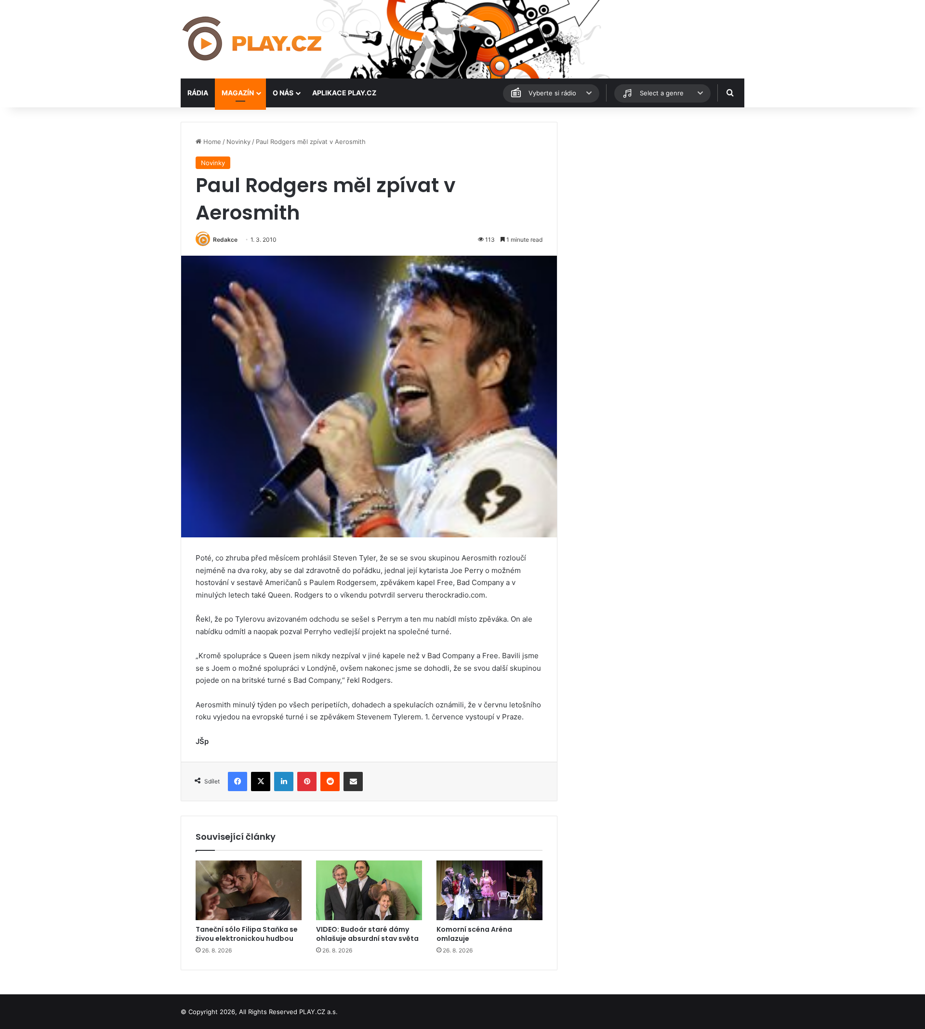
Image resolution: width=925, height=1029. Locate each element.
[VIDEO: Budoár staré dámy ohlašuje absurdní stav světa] (369, 890)
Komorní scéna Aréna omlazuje (474, 934)
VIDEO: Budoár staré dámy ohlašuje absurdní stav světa (367, 934)
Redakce (225, 239)
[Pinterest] (307, 781)
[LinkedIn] (283, 781)
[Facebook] (237, 781)
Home (211, 141)
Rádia (197, 93)
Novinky (238, 141)
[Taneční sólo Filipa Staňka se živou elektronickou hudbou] (249, 890)
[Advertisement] (655, 189)
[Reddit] (330, 781)
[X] (260, 781)
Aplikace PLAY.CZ (344, 93)
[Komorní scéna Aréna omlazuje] (489, 890)
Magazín (238, 93)
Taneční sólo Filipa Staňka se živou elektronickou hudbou (247, 934)
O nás (283, 93)
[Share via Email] (353, 781)
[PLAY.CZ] (253, 39)
